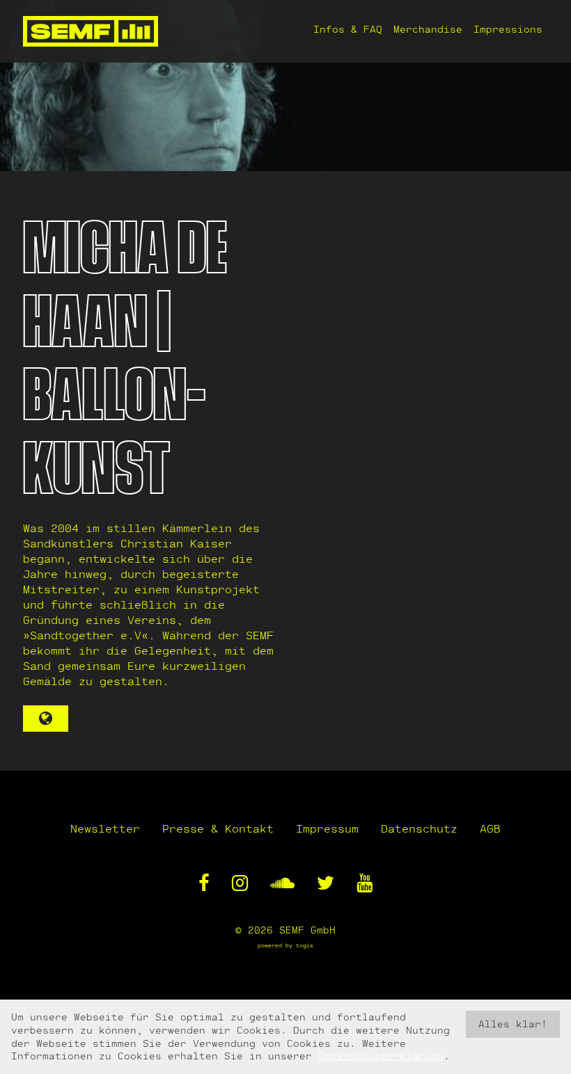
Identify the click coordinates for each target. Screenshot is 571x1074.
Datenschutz (419, 828)
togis (304, 945)
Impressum (327, 828)
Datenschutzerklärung (381, 1055)
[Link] (45, 718)
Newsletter (105, 828)
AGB (490, 828)
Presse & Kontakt (218, 828)
